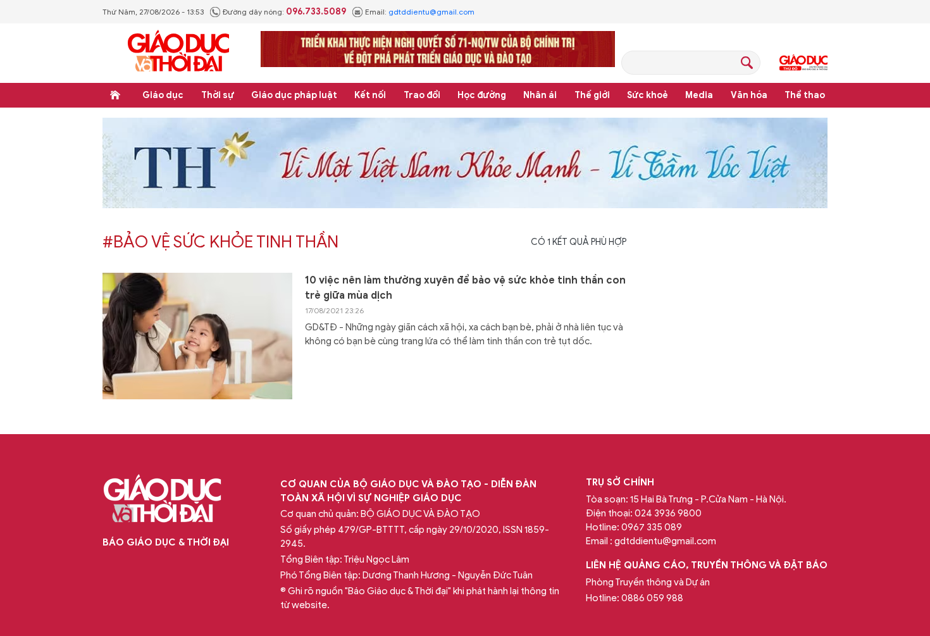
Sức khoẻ (647, 95)
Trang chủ (115, 95)
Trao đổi (422, 95)
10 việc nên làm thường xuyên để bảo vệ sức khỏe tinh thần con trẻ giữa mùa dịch (465, 288)
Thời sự (217, 95)
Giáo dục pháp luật (294, 95)
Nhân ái (540, 95)
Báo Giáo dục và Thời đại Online (178, 53)
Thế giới (592, 95)
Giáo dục (162, 95)
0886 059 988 (652, 598)
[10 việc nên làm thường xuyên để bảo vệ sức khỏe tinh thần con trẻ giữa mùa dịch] (197, 336)
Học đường (481, 95)
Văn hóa (749, 95)
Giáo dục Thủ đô (803, 62)
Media (699, 95)
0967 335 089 (651, 527)
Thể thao (804, 95)
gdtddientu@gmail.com (431, 11)
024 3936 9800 (668, 513)
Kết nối (370, 95)
